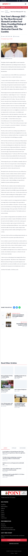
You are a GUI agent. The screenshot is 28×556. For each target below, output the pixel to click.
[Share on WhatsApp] (19, 307)
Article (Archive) (7, 11)
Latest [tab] (5, 448)
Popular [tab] (14, 448)
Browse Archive (14, 543)
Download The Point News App (8, 529)
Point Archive (24, 0)
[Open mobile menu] (25, 4)
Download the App (14, 540)
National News (4, 506)
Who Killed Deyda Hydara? (7, 527)
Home (2, 11)
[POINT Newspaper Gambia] (17, 0)
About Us (3, 523)
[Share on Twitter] (17, 307)
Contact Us (3, 525)
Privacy (12, 553)
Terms (16, 553)
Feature (2, 516)
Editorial (3, 508)
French (2, 512)
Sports (2, 510)
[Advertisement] (14, 288)
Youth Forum (4, 518)
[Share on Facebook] (14, 307)
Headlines (3, 504)
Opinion (3, 514)
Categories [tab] (23, 448)
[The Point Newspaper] (19, 0)
